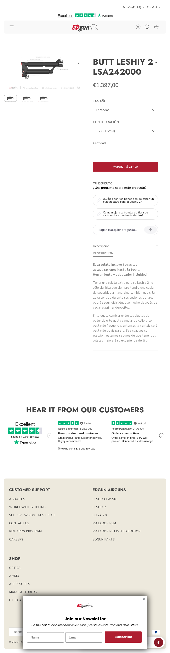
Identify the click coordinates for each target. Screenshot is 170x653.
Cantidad (99, 143)
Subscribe (123, 637)
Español (152, 7)
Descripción (101, 246)
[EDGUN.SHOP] (85, 27)
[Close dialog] (144, 599)
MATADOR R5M (104, 523)
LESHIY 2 (99, 507)
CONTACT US (19, 523)
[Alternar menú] (13, 26)
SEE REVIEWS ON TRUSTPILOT (32, 515)
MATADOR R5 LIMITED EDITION (116, 531)
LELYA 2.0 (99, 515)
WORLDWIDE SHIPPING (27, 507)
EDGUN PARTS (103, 539)
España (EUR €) (132, 7)
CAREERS (16, 539)
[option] (44, 68)
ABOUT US (17, 499)
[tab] (103, 254)
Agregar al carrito (125, 167)
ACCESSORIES (19, 584)
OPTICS (15, 568)
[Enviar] (158, 642)
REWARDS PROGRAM (25, 531)
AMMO (14, 576)
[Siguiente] (78, 63)
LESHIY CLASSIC (104, 499)
